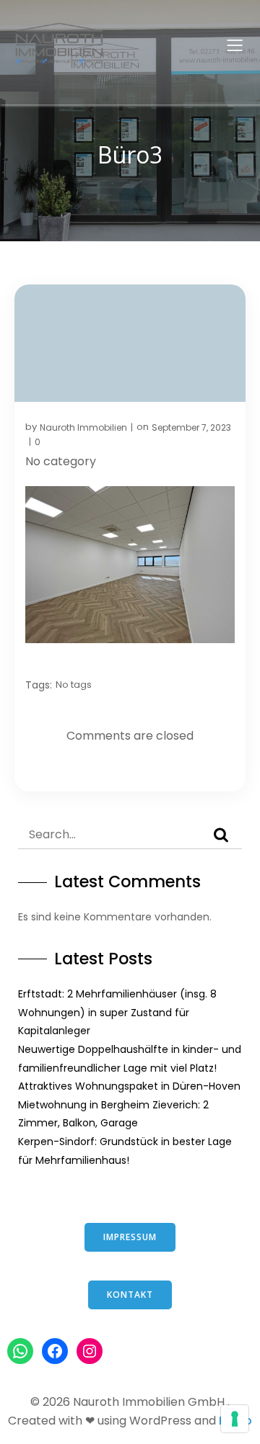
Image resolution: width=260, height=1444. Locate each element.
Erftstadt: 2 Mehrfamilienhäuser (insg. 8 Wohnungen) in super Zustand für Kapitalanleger (117, 1012)
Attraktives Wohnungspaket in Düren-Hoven (129, 1086)
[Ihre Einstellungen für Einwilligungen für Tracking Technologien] (234, 1418)
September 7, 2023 (191, 427)
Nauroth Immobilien (83, 427)
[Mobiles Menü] (235, 44)
